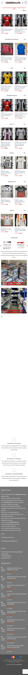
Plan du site (12, 662)
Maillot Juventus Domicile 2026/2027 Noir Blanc (6, 173)
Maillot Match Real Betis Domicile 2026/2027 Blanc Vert (21, 88)
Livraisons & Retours (19, 661)
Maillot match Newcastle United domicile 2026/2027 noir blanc (21, 30)
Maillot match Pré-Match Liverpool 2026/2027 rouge (7, 30)
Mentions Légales (8, 661)
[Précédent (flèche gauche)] (1, 672)
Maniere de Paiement (17, 659)
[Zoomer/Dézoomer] (14, 668)
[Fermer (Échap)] (1, 668)
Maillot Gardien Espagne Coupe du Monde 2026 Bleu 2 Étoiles (21, 59)
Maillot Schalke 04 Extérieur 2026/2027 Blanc (6, 202)
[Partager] (6, 668)
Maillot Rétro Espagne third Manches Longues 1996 (20, 230)
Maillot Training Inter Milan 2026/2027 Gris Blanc (20, 173)
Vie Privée (7, 659)
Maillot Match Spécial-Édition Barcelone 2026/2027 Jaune (6, 88)
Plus (24, 10)
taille (18, 662)
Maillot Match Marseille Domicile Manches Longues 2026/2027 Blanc (20, 144)
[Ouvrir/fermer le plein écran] (10, 668)
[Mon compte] (23, 2)
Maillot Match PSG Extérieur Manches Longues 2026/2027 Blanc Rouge (5, 144)
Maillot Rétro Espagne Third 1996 (6, 229)
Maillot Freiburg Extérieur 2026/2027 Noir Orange (20, 202)
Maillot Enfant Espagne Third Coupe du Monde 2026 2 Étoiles (6, 59)
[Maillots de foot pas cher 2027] (13, 3)
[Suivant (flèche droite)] (6, 672)
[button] (2, 3)
